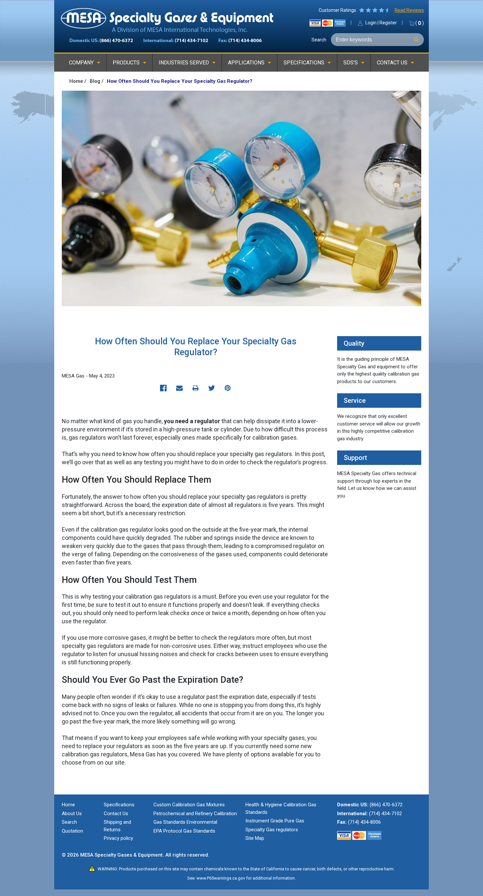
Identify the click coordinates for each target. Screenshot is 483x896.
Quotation (72, 831)
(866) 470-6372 (386, 805)
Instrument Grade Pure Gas (274, 821)
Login (371, 22)
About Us (72, 813)
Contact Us (116, 813)
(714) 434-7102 (385, 813)
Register (388, 22)
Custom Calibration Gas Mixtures (189, 805)
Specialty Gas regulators (271, 830)
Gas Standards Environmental (185, 822)
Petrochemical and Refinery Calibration (195, 813)
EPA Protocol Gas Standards (184, 831)
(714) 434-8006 (364, 822)
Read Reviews (409, 10)
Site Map (254, 838)
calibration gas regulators (94, 754)
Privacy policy (118, 838)
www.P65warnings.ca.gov (220, 878)
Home (68, 805)
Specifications (119, 805)
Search (318, 39)
